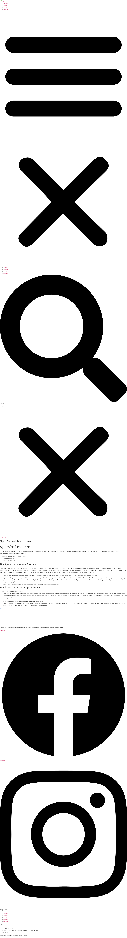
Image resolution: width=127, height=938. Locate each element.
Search (2, 403)
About (5, 7)
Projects (5, 5)
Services (5, 3)
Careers (5, 9)
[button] (63, 138)
